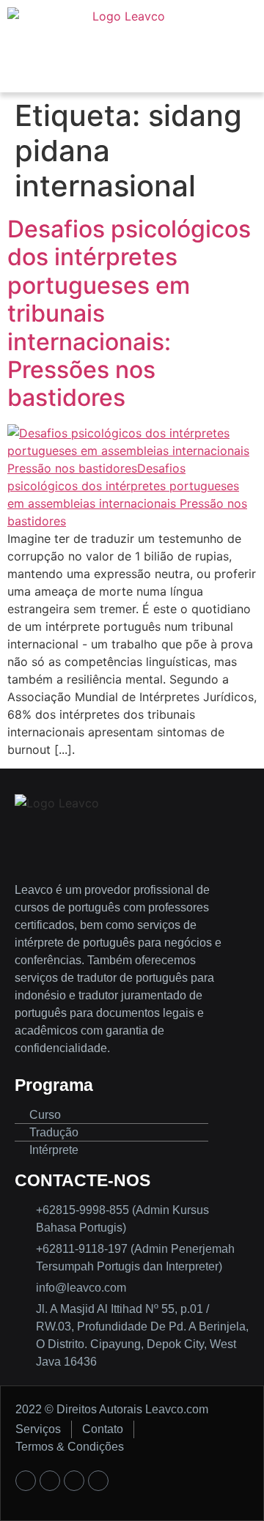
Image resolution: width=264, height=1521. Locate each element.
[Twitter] (74, 1480)
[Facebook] (25, 1480)
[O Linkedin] (98, 1480)
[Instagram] (50, 1480)
